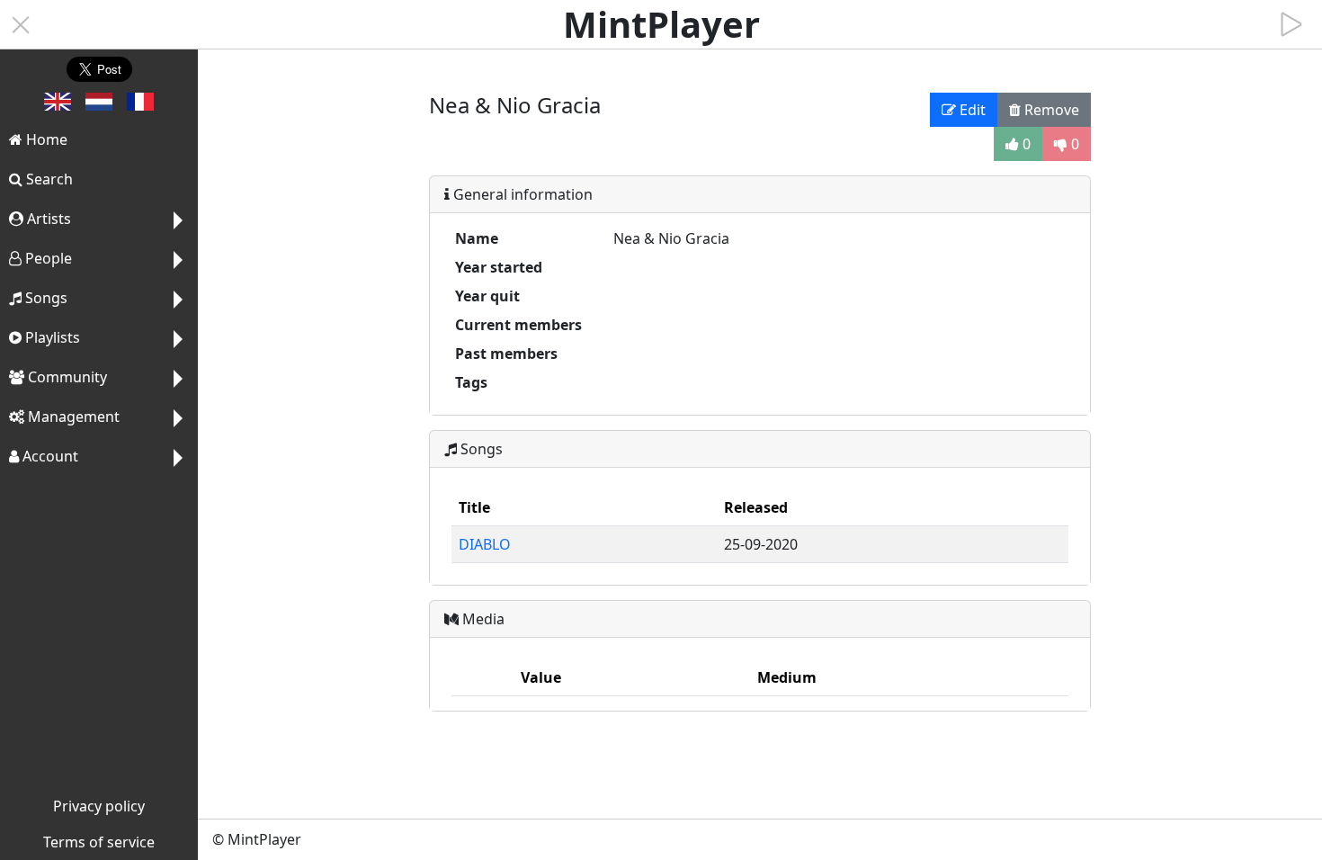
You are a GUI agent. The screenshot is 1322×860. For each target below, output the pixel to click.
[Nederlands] (98, 105)
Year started (498, 267)
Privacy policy (99, 806)
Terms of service (99, 842)
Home (44, 139)
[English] (57, 105)
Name (476, 238)
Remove (1050, 110)
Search (47, 179)
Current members (518, 325)
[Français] (140, 105)
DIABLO (485, 544)
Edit (971, 110)
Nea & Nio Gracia (671, 238)
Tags (471, 382)
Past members (506, 353)
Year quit (487, 296)
